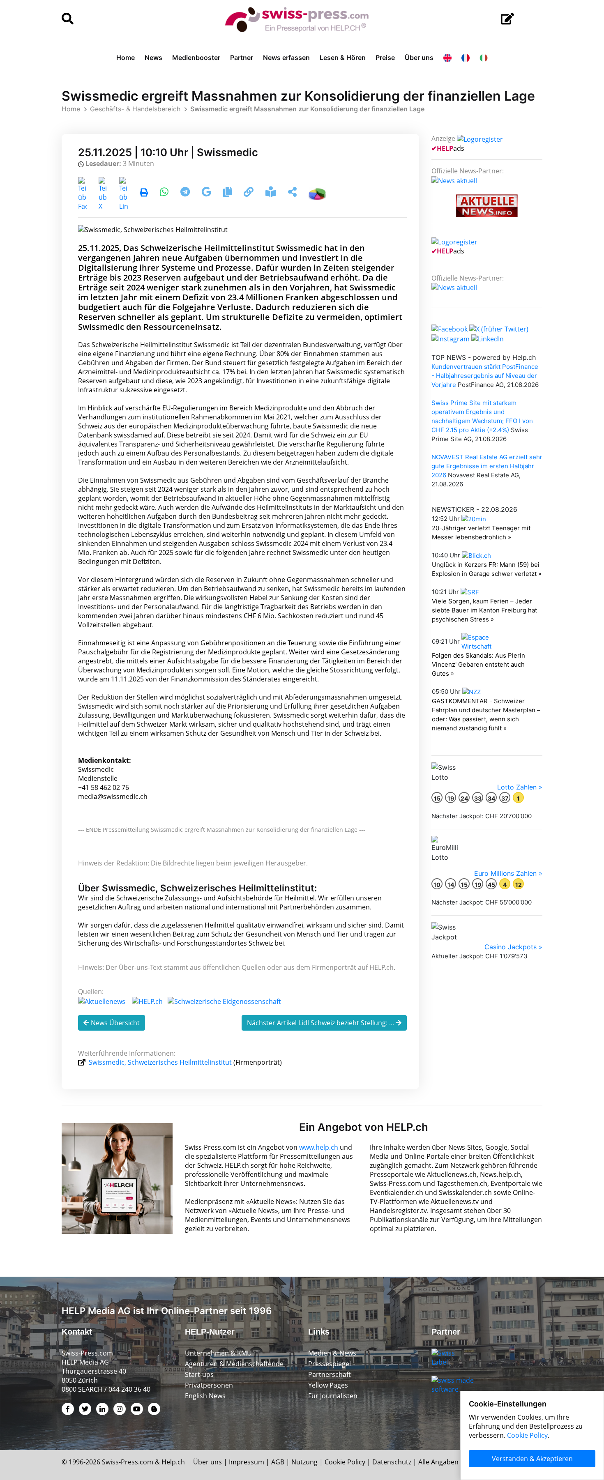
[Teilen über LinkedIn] (123, 193)
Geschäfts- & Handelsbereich (135, 109)
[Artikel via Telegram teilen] (185, 193)
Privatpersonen (209, 1385)
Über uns (419, 57)
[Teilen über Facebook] (82, 193)
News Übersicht (114, 1022)
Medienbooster (196, 57)
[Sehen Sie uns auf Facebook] (449, 328)
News (153, 57)
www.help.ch (318, 1147)
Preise (385, 57)
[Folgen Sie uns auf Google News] (207, 193)
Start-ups (199, 1374)
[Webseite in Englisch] (447, 57)
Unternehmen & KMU (218, 1353)
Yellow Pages (328, 1385)
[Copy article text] (228, 193)
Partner (241, 57)
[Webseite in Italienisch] (484, 57)
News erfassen (286, 57)
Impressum (246, 1461)
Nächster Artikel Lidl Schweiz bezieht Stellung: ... (321, 1022)
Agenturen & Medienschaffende (234, 1363)
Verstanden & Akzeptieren (532, 1458)
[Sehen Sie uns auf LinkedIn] (487, 338)
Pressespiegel (329, 1363)
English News (205, 1395)
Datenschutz (391, 1461)
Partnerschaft (329, 1374)
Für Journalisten (332, 1395)
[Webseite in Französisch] (465, 57)
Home (125, 57)
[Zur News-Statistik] (317, 193)
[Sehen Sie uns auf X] (498, 328)
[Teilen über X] (103, 193)
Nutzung (304, 1461)
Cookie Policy (345, 1461)
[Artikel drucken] (144, 193)
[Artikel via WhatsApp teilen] (165, 193)
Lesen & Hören (343, 57)
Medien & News (332, 1353)
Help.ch (173, 1461)
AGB (277, 1461)
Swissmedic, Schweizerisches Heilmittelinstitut (160, 1062)
